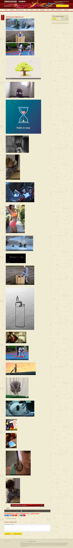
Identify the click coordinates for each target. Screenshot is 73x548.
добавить (7, 533)
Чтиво (36, 9)
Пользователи (17, 13)
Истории (66, 9)
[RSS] (21, 2)
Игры (27, 9)
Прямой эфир (25, 13)
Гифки (31, 9)
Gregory (26, 510)
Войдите (56, 1)
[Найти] (15, 1)
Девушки (42, 9)
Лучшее (6, 13)
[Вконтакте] (24, 2)
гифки (8, 508)
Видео (52, 9)
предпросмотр (17, 533)
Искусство (59, 9)
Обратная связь (23, 541)
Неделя (58, 18)
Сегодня (54, 18)
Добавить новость (62, 6)
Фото (48, 9)
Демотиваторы (20, 9)
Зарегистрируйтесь (64, 1)
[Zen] (26, 2)
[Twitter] (22, 2)
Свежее (11, 13)
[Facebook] (19, 2)
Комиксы (12, 9)
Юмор (6, 9)
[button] (5, 524)
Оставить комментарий (10, 522)
